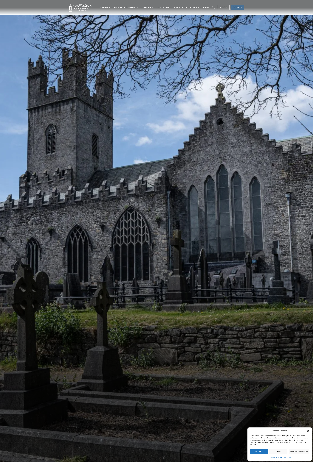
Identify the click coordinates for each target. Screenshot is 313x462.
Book (223, 7)
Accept (259, 451)
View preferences (299, 451)
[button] (308, 431)
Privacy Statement (284, 457)
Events (178, 7)
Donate (237, 7)
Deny (278, 451)
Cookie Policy (272, 457)
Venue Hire (164, 7)
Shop (206, 7)
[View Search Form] (213, 7)
